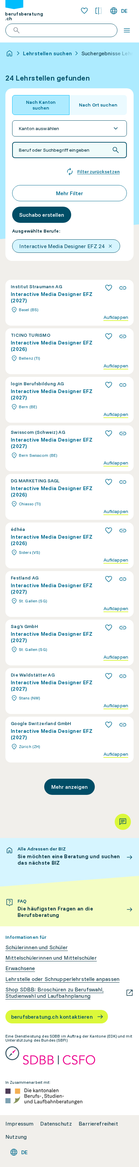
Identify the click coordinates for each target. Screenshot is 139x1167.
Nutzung (16, 1137)
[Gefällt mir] (108, 288)
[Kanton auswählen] (69, 128)
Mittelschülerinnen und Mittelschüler (51, 958)
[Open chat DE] (123, 822)
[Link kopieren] (123, 288)
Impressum (19, 1123)
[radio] (41, 105)
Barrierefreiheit (98, 1123)
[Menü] (127, 30)
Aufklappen (116, 317)
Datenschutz (56, 1123)
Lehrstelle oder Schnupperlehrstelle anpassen (62, 979)
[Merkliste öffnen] (84, 11)
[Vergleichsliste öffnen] (98, 11)
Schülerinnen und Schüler (36, 947)
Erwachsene (20, 968)
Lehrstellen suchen (47, 53)
